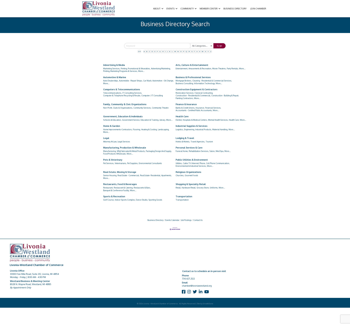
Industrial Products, (203, 129)
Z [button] (210, 51)
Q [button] (186, 51)
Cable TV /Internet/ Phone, (194, 163)
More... (141, 71)
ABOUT (157, 8)
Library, (163, 120)
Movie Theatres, (219, 68)
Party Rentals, (232, 68)
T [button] (194, 51)
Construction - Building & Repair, (225, 95)
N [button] (178, 51)
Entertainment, (182, 68)
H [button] (163, 51)
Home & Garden (111, 126)
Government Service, (131, 120)
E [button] (154, 51)
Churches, (180, 175)
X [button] (205, 51)
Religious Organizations (188, 172)
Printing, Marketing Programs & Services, (120, 71)
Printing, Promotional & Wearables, (135, 68)
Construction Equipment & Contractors (196, 89)
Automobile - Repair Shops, (130, 80)
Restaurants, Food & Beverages (120, 184)
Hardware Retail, (189, 187)
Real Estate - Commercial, (128, 175)
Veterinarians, (120, 163)
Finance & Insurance (186, 104)
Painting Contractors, (184, 98)
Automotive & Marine (114, 77)
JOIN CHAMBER (258, 8)
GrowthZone (208, 304)
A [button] (144, 51)
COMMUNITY (187, 8)
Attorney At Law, (110, 141)
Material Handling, (220, 129)
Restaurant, (108, 187)
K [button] (169, 51)
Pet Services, (108, 163)
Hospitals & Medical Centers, (195, 120)
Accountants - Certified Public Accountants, (194, 110)
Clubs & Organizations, (123, 108)
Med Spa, (220, 151)
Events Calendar (172, 220)
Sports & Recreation (114, 196)
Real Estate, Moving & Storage (119, 172)
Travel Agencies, (198, 141)
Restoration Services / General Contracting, (194, 93)
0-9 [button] (139, 51)
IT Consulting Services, (132, 93)
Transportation (184, 196)
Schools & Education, (112, 120)
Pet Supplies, (132, 163)
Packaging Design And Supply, (159, 151)
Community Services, (142, 108)
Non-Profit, (107, 108)
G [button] (160, 51)
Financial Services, (213, 108)
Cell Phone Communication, (218, 163)
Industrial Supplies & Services (191, 126)
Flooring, (137, 129)
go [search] (220, 45)
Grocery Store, (203, 187)
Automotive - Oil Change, (163, 80)
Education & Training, (150, 120)
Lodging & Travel (185, 138)
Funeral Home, (182, 151)
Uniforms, (214, 187)
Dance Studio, (142, 200)
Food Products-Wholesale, (114, 154)
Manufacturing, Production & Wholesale (124, 147)
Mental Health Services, (218, 120)
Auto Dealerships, (110, 80)
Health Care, (234, 120)
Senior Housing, (110, 175)
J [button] (167, 51)
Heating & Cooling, (149, 129)
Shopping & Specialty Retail (191, 184)
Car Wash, (147, 80)
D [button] (152, 51)
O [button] (181, 51)
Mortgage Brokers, (184, 80)
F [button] (157, 51)
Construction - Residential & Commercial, (193, 95)
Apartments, (166, 175)
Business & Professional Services (193, 77)
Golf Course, (108, 200)
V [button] (199, 51)
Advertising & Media (114, 65)
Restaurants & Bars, (142, 187)
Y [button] (208, 51)
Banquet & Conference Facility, (116, 190)
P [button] (183, 51)
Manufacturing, (109, 151)
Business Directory (156, 220)
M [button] (175, 51)
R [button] (189, 51)
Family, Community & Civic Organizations (124, 104)
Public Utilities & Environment (192, 159)
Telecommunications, (112, 93)
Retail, (178, 187)
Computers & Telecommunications (121, 89)
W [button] (202, 51)
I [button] (165, 51)
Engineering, (189, 129)
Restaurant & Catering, (123, 187)
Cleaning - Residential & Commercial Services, (212, 80)
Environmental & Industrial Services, (191, 166)
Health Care (182, 116)
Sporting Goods (155, 200)
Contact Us (198, 220)
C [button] (149, 51)
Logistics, (179, 129)
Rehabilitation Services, (199, 151)
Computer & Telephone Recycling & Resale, (122, 95)
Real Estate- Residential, (150, 175)
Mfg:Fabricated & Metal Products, (131, 151)
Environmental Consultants (150, 163)
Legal (106, 138)
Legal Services (124, 141)
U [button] (197, 51)
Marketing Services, (111, 68)
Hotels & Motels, (183, 141)
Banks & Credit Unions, (185, 108)
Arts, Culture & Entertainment (192, 65)
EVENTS (170, 8)
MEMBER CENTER (209, 8)
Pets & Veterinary (112, 159)
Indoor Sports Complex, (125, 200)
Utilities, (179, 163)
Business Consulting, (184, 83)
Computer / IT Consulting (152, 95)
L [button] (172, 51)
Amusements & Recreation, (200, 68)
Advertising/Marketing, (160, 68)
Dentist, (179, 120)
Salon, (212, 151)
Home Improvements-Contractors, (117, 129)
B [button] (146, 51)
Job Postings (186, 220)
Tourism (209, 141)
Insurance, (200, 108)
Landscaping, (163, 129)
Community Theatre (160, 108)
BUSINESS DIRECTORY (235, 8)
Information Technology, (204, 83)
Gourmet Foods (191, 175)
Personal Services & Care (189, 147)
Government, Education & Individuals (123, 116)
